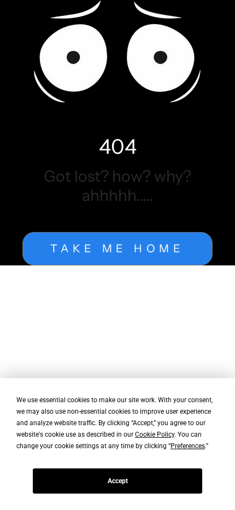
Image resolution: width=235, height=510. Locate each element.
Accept (118, 481)
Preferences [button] (188, 446)
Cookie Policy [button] (154, 434)
